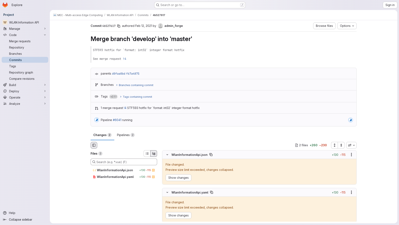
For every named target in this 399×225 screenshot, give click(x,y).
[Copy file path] (210, 154)
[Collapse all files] (341, 145)
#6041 (117, 120)
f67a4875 (132, 73)
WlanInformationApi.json (189, 154)
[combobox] (351, 145)
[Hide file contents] (167, 154)
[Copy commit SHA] (118, 26)
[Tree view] (153, 153)
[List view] (147, 153)
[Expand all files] (334, 145)
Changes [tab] (101, 135)
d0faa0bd (118, 73)
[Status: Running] (96, 119)
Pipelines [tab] (125, 135)
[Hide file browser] (94, 145)
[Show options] (351, 154)
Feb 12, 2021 (143, 26)
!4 (124, 59)
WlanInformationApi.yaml (189, 192)
